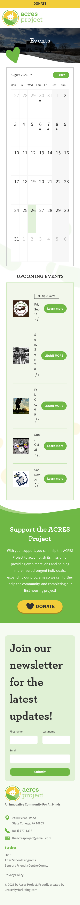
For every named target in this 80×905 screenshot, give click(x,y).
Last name (48, 732)
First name (16, 732)
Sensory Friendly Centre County (26, 865)
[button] (15, 103)
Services (10, 847)
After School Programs (20, 860)
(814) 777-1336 (22, 831)
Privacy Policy (14, 875)
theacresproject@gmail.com (31, 838)
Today (61, 75)
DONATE (40, 3)
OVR (7, 855)
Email (13, 751)
